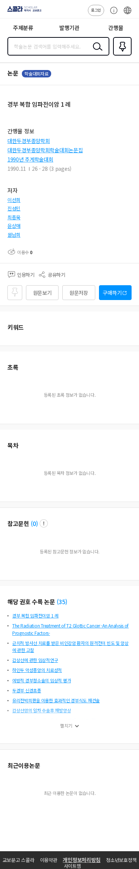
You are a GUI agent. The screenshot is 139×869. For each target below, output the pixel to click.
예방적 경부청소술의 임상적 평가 (41, 680)
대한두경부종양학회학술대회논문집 (45, 150)
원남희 (13, 234)
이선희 (13, 199)
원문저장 (78, 292)
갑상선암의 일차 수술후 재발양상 (41, 710)
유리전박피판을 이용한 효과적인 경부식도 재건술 (56, 700)
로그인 (96, 10)
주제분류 (23, 27)
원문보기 (42, 292)
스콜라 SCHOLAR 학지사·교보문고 (23, 11)
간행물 (115, 27)
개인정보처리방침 (81, 859)
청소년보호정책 (121, 859)
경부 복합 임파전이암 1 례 (35, 615)
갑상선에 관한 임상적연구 (35, 660)
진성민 (13, 208)
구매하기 (112, 292)
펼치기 (66, 725)
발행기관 (69, 27)
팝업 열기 (44, 523)
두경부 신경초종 (26, 690)
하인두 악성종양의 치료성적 (37, 670)
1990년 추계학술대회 (30, 159)
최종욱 (13, 217)
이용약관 (48, 859)
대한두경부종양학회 (28, 140)
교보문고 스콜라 (18, 859)
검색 (96, 52)
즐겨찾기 (121, 55)
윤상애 (13, 225)
